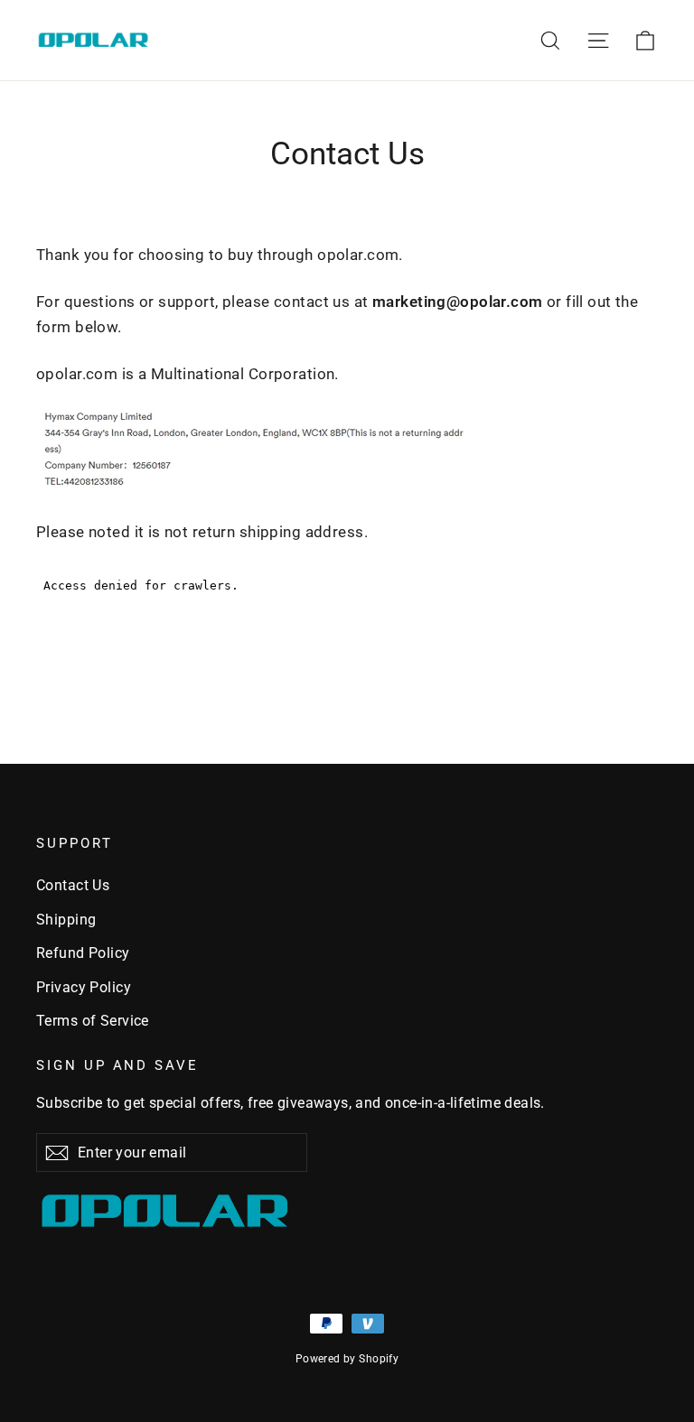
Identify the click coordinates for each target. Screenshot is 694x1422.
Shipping (66, 919)
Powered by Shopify (347, 1358)
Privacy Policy (83, 987)
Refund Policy (83, 953)
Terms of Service (92, 1020)
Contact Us (72, 885)
